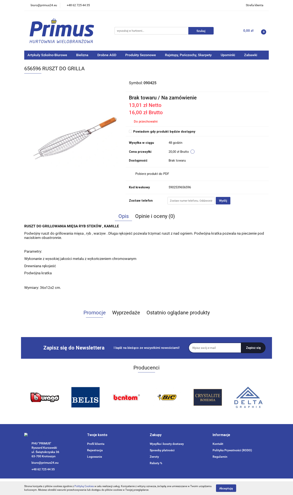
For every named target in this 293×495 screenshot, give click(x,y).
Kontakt (218, 444)
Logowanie (94, 456)
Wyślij (223, 200)
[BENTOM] (85, 397)
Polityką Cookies (84, 486)
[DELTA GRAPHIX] (207, 397)
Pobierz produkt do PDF (152, 174)
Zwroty (154, 456)
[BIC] (126, 397)
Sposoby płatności (162, 450)
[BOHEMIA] (166, 397)
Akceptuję (226, 488)
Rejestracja (95, 450)
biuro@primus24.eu (45, 462)
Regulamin (220, 456)
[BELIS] (44, 397)
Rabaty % (156, 463)
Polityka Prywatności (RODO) (232, 450)
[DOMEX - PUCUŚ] (248, 397)
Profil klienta (95, 444)
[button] (97, 435)
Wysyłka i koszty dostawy (167, 444)
